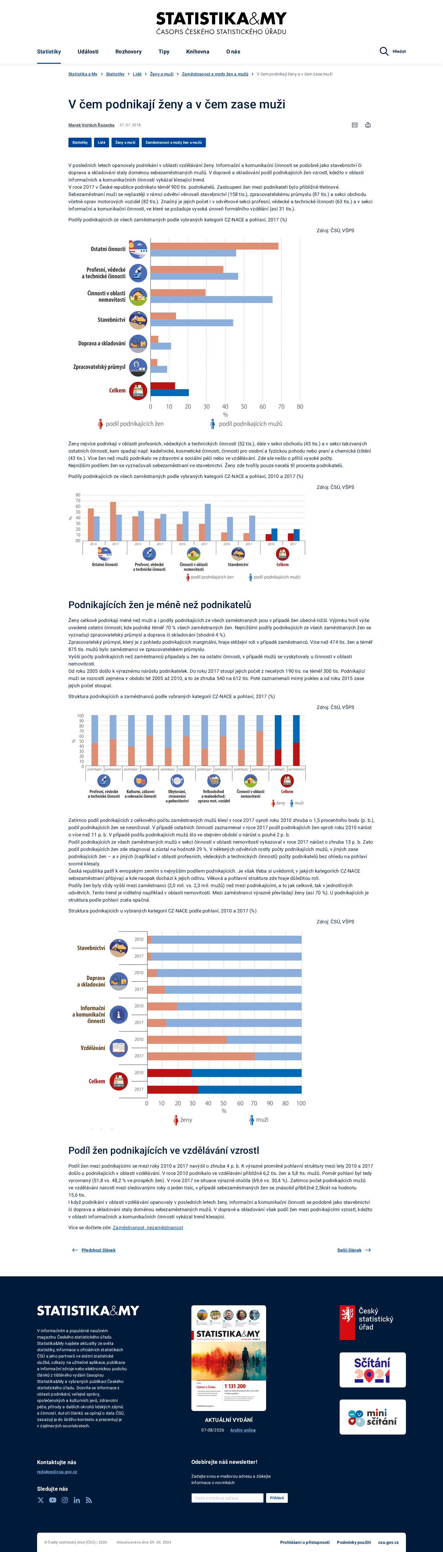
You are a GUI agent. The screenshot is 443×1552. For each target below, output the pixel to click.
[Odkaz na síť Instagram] (64, 1500)
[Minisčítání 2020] (373, 1417)
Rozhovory (128, 51)
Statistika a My (83, 74)
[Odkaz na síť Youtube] (52, 1500)
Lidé (137, 74)
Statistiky (49, 51)
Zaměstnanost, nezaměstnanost (148, 1227)
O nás (233, 51)
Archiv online (243, 1430)
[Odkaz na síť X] (40, 1500)
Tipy (164, 51)
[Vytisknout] (368, 125)
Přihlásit (277, 1498)
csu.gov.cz (388, 1542)
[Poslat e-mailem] (354, 125)
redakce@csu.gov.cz (57, 1471)
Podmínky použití (354, 1542)
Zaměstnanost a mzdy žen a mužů (215, 74)
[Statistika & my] (221, 23)
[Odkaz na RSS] (89, 1500)
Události (88, 51)
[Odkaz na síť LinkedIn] (76, 1500)
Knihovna (197, 51)
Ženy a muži (162, 74)
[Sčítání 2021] (373, 1369)
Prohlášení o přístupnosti (305, 1542)
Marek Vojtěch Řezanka (91, 125)
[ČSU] (367, 1322)
